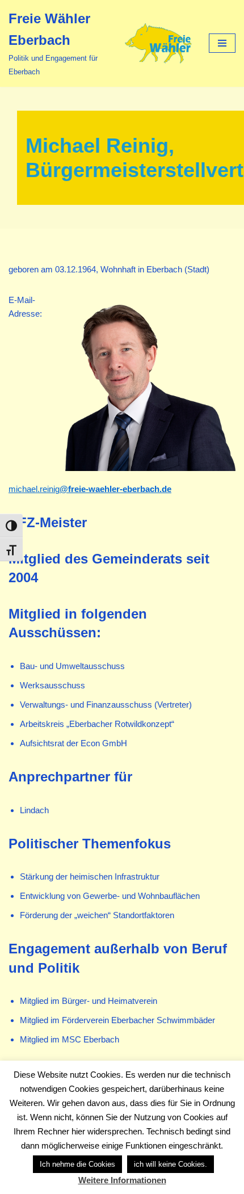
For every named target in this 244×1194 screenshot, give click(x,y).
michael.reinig (90, 489)
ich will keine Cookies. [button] (170, 1164)
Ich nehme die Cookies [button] (77, 1164)
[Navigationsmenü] (222, 43)
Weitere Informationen (122, 1180)
